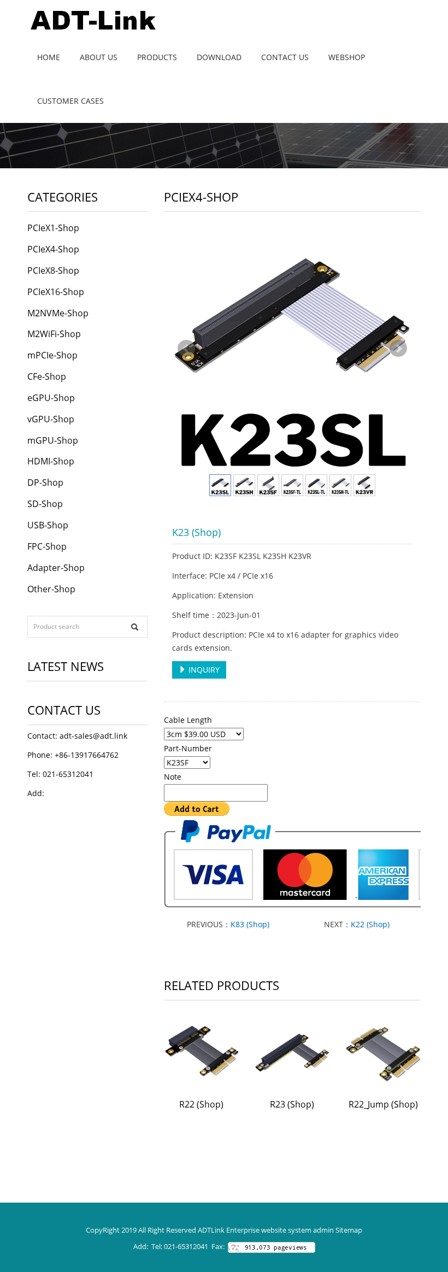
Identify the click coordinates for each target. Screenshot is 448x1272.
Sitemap (348, 1230)
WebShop (346, 57)
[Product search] (134, 627)
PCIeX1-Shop (53, 228)
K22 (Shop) (370, 924)
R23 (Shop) (292, 1104)
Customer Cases (70, 101)
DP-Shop (45, 482)
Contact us (285, 57)
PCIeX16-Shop (55, 292)
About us (98, 57)
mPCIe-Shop (52, 355)
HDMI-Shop (50, 461)
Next (398, 348)
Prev (186, 348)
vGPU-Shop (50, 419)
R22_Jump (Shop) (383, 1104)
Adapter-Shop (56, 568)
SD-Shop (45, 504)
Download (219, 57)
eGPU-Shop (51, 398)
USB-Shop (47, 525)
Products (157, 57)
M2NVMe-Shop (58, 313)
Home (48, 57)
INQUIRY (203, 669)
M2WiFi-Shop (54, 334)
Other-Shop (51, 589)
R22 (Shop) (201, 1104)
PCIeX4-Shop (53, 249)
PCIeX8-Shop (53, 270)
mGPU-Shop (52, 440)
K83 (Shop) (250, 924)
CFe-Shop (46, 376)
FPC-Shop (47, 546)
